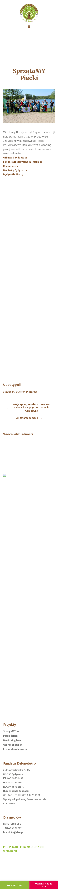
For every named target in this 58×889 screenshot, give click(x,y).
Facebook (8, 391)
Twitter (20, 391)
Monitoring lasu (12, 740)
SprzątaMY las (11, 731)
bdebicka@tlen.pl (13, 832)
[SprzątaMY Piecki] (29, 106)
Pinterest (31, 391)
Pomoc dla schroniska (15, 749)
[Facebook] (26, 876)
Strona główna (17, 45)
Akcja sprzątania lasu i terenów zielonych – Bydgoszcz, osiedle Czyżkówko (31, 407)
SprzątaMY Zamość (26, 417)
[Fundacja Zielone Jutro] (29, 13)
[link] (15, 157)
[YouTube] (31, 876)
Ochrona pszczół (12, 744)
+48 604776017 (12, 828)
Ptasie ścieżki (10, 735)
